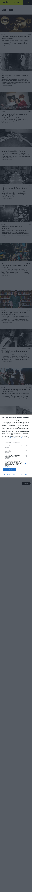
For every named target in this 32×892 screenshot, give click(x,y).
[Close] (29, 417)
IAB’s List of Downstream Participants (18, 437)
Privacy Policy (24, 474)
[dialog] (16, 446)
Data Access (16, 474)
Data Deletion (7, 474)
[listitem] (16, 442)
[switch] (26, 445)
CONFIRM (9, 469)
